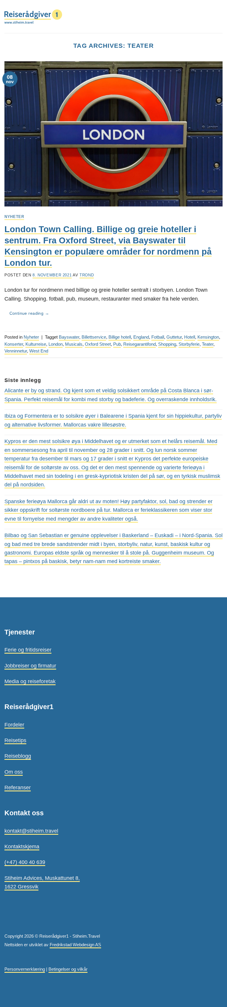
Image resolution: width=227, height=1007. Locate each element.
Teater (207, 344)
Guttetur (174, 337)
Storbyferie (189, 344)
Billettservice (94, 337)
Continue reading (29, 313)
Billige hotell (119, 337)
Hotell (189, 337)
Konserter (13, 344)
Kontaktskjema (21, 846)
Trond (87, 275)
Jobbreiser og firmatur (30, 665)
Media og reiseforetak (30, 681)
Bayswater (69, 337)
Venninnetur (15, 351)
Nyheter (14, 216)
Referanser (17, 787)
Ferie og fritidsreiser (27, 650)
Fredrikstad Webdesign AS (75, 944)
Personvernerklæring (24, 969)
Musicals (73, 344)
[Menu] (218, 16)
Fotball (157, 337)
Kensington (208, 337)
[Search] (207, 16)
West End (38, 351)
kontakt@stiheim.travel (31, 831)
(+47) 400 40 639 (24, 862)
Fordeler (14, 724)
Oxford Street (98, 344)
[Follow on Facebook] (9, 922)
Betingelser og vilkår (67, 969)
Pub (117, 344)
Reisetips (15, 740)
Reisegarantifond (139, 344)
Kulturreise (35, 344)
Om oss (13, 772)
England (141, 337)
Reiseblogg (17, 756)
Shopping (167, 344)
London (55, 344)
